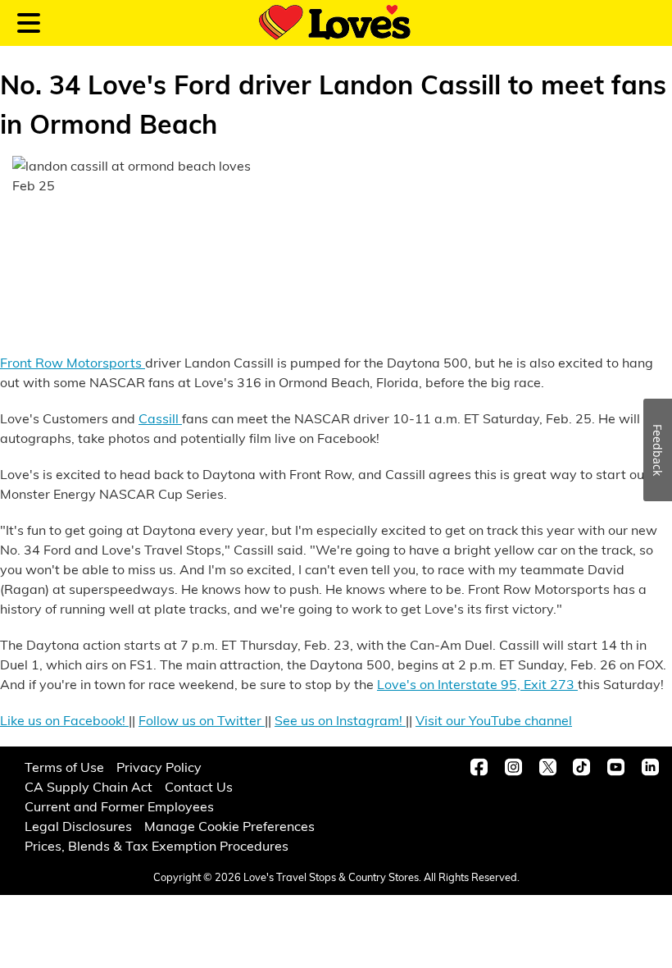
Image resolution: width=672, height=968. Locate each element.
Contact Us (199, 786)
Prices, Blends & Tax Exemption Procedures (156, 845)
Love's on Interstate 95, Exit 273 (477, 683)
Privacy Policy (159, 766)
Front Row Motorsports (72, 362)
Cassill (160, 418)
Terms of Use (64, 766)
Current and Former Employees (119, 806)
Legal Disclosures (78, 825)
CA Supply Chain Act (88, 786)
